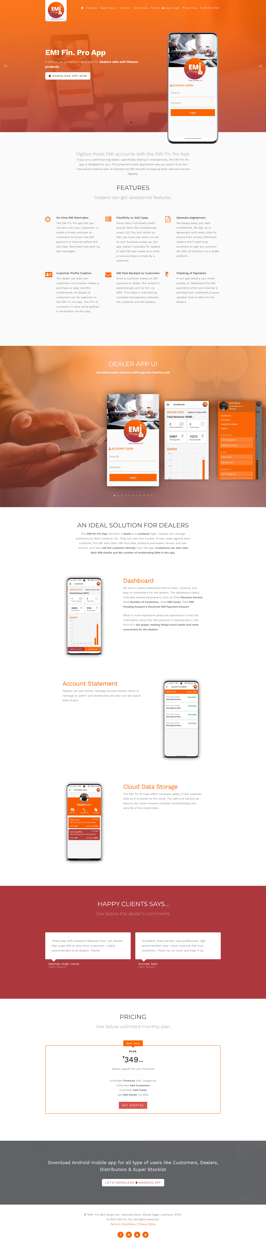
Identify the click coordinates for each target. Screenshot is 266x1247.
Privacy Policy (147, 1224)
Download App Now (69, 75)
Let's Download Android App (133, 1182)
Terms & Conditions (123, 1224)
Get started (133, 1105)
